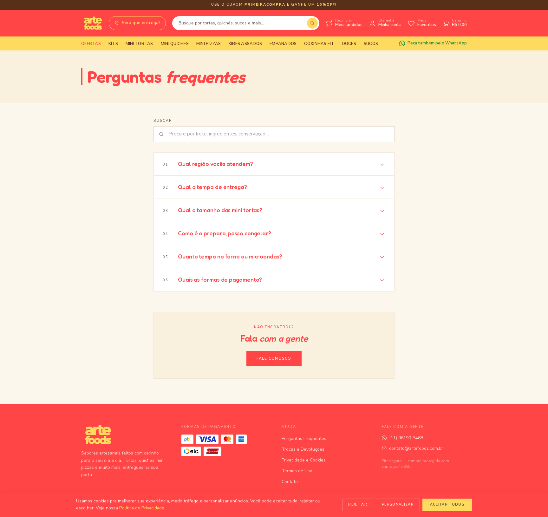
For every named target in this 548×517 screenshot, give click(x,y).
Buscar (162, 120)
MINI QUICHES (175, 44)
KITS (113, 44)
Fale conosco (274, 358)
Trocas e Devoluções (303, 449)
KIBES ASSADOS (245, 44)
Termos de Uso (297, 471)
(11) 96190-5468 (406, 438)
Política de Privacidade (141, 508)
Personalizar (398, 504)
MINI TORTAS (139, 44)
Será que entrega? (141, 23)
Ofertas (91, 44)
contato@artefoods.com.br (416, 448)
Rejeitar (357, 504)
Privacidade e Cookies (304, 460)
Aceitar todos (447, 504)
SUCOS (371, 44)
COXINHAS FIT (319, 44)
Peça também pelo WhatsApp (437, 43)
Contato (290, 482)
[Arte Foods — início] (91, 23)
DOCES (349, 44)
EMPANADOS (283, 44)
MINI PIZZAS (208, 44)
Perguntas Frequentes (304, 438)
